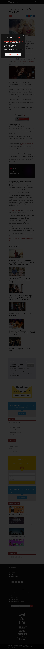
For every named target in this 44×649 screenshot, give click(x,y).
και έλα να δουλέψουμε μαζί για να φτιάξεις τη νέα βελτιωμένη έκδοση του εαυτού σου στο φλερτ (21, 238)
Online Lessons (13, 443)
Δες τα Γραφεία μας (14, 599)
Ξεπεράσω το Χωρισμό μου (16, 425)
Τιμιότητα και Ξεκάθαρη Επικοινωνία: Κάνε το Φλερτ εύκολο (21, 525)
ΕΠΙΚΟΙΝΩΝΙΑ (30, 646)
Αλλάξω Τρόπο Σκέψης (15, 432)
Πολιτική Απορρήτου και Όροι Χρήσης (15, 646)
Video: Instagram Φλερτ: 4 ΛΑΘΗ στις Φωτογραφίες (20, 514)
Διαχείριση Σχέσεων (15, 451)
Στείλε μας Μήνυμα (14, 597)
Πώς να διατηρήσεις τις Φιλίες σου (17, 536)
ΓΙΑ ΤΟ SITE (25, 646)
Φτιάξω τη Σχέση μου (15, 429)
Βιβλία (12, 448)
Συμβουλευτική (14, 446)
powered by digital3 (12, 647)
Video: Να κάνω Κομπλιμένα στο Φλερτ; (18, 547)
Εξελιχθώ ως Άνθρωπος (15, 434)
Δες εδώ (24, 115)
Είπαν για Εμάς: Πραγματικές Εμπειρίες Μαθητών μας (21, 592)
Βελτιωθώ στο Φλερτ (15, 427)
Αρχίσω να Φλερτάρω (15, 422)
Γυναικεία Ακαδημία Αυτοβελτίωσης (17, 601)
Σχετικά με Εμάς (14, 594)
